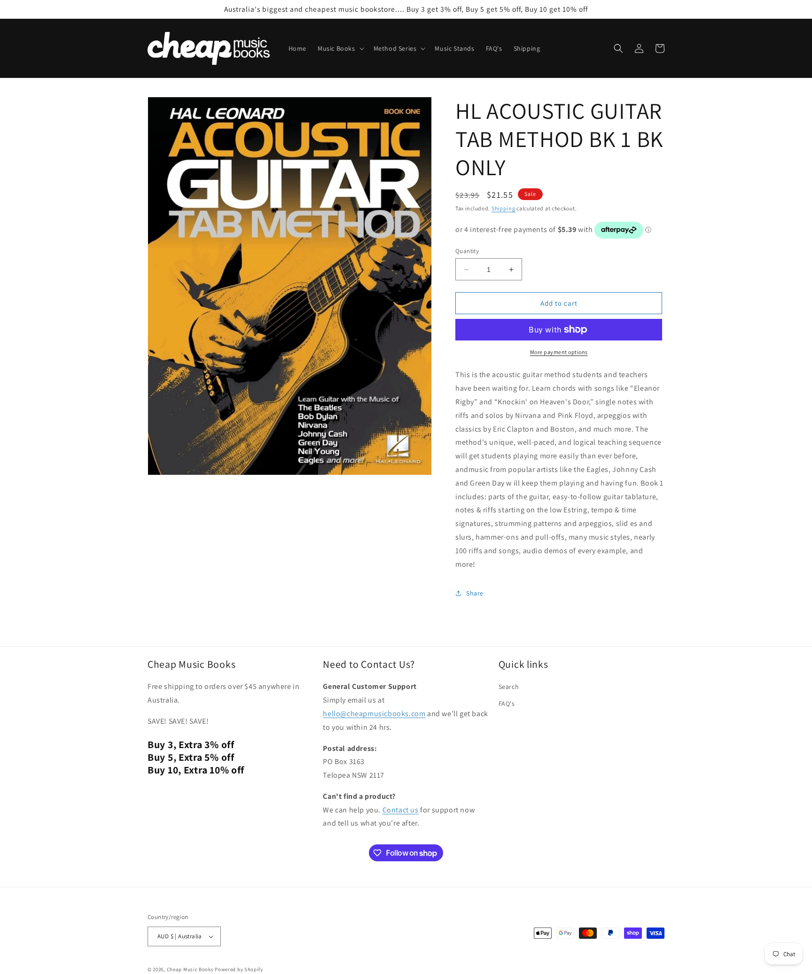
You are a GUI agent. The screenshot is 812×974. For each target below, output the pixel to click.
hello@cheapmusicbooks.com (374, 714)
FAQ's (507, 703)
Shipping (503, 208)
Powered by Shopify (239, 969)
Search (509, 686)
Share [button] (475, 593)
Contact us (401, 810)
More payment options (559, 352)
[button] (340, 48)
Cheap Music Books (190, 969)
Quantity (467, 251)
